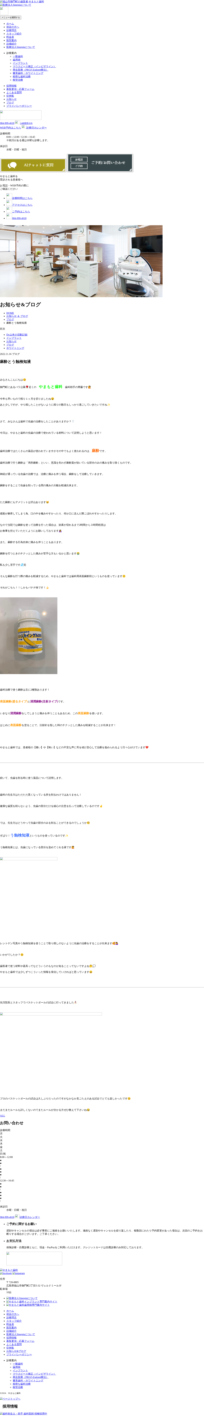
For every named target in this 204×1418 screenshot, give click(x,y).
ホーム (10, 23)
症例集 (10, 95)
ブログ (10, 102)
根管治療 (18, 79)
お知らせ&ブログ (16, 1351)
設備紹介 (11, 43)
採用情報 (11, 85)
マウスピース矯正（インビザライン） (34, 66)
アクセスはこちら (22, 204)
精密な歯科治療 (22, 76)
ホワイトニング (15, 348)
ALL (2, 1115)
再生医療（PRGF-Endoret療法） (30, 69)
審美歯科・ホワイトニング (28, 73)
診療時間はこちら (22, 198)
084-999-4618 (7, 123)
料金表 (10, 37)
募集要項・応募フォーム (20, 89)
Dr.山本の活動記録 (16, 334)
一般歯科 (18, 56)
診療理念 (11, 30)
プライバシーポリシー (19, 106)
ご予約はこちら (21, 211)
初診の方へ (12, 27)
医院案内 (11, 40)
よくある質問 (14, 92)
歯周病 (16, 59)
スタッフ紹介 (14, 33)
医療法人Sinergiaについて (20, 47)
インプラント (20, 63)
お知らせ (11, 99)
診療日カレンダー (36, 127)
